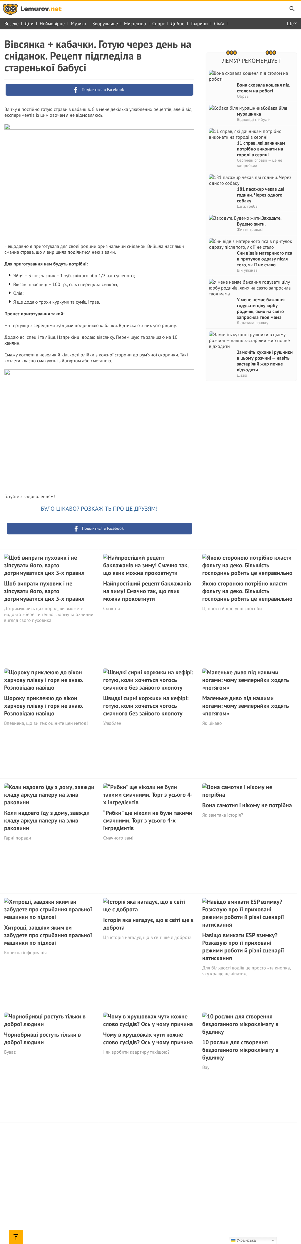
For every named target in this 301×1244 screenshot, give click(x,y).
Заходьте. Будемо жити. (259, 221)
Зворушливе (105, 23)
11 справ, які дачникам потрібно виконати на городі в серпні (261, 149)
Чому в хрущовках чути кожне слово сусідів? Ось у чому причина (148, 1038)
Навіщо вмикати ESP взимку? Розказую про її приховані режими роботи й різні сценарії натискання (243, 946)
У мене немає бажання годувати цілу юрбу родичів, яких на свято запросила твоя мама (261, 308)
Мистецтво (135, 23)
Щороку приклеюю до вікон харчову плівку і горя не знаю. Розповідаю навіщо (43, 705)
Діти (29, 23)
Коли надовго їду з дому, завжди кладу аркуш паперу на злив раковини (47, 820)
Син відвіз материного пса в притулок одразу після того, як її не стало (264, 259)
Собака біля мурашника (262, 111)
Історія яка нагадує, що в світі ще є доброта (148, 923)
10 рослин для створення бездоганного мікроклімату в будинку (240, 1049)
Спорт (158, 23)
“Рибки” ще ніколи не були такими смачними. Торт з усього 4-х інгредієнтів (147, 820)
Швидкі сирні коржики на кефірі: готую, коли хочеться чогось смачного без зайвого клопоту (145, 705)
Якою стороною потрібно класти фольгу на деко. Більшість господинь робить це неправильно (247, 591)
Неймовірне (52, 23)
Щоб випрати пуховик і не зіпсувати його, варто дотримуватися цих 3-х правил (44, 591)
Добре (177, 23)
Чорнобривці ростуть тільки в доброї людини (42, 1038)
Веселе (11, 23)
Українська (245, 1240)
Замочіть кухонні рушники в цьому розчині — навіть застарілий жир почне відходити (265, 361)
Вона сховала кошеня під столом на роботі (263, 88)
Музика (78, 23)
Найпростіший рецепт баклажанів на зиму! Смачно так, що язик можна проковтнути (147, 591)
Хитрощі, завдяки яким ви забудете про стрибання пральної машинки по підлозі (48, 935)
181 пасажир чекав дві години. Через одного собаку (260, 195)
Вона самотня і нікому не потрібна (247, 805)
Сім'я (219, 23)
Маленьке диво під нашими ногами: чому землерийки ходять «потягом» (245, 705)
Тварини (199, 23)
